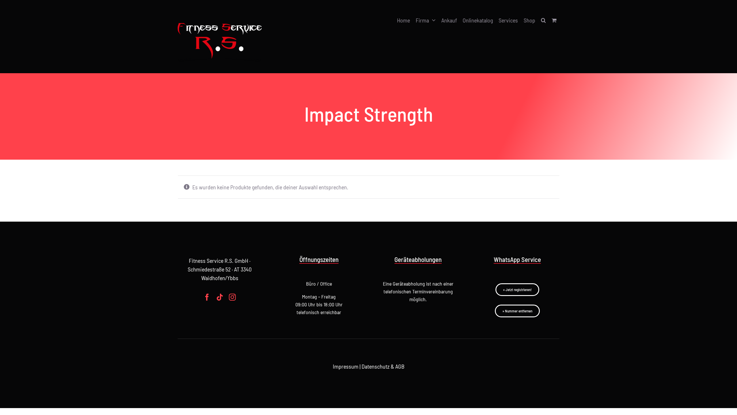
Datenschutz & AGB (383, 366)
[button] (543, 20)
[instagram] (232, 297)
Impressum (345, 366)
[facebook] (207, 297)
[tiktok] (219, 297)
